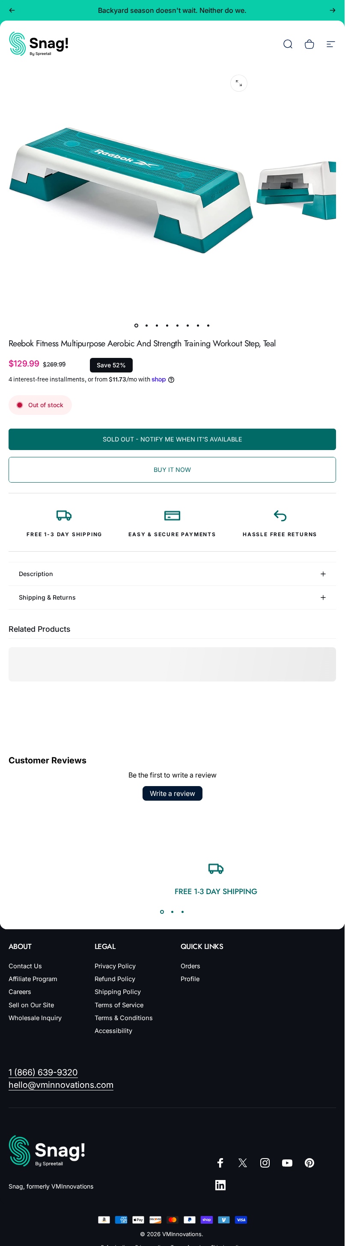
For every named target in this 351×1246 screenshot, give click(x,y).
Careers (20, 992)
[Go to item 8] (208, 326)
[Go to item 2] (147, 326)
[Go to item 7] (198, 326)
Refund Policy (115, 979)
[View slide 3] (183, 912)
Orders (190, 966)
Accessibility (113, 1031)
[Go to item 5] (178, 326)
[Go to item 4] (167, 326)
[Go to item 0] (136, 326)
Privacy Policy (115, 966)
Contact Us (25, 966)
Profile (190, 979)
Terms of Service (119, 1005)
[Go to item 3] (157, 326)
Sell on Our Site (31, 1005)
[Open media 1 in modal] (238, 83)
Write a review (172, 793)
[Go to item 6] (188, 326)
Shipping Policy (118, 992)
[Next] (332, 10)
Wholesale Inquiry (35, 1018)
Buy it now (172, 469)
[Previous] (12, 10)
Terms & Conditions (124, 1018)
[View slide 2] (172, 912)
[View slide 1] (162, 912)
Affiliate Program (33, 979)
